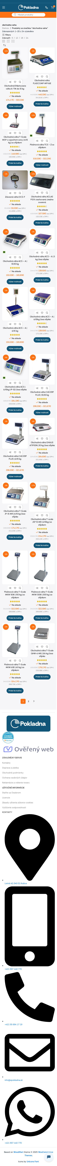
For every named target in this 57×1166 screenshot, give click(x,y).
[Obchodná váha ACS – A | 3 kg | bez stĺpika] (42, 238)
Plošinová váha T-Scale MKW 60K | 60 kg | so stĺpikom (15, 667)
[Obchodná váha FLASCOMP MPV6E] (42, 60)
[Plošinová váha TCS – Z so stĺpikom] (42, 124)
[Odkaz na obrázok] (28, 723)
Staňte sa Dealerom (11, 792)
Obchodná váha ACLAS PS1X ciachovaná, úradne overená (42, 199)
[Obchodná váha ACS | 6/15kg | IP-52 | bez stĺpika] (15, 366)
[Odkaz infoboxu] (45, 7)
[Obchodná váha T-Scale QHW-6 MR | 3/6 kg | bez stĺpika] (42, 633)
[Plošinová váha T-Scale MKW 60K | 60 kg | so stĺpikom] (15, 640)
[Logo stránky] (28, 7)
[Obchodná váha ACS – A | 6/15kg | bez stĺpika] (42, 298)
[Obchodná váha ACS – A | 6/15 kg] (15, 304)
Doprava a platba (10, 767)
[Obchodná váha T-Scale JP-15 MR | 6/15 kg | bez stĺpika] (15, 493)
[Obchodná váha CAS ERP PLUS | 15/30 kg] (42, 369)
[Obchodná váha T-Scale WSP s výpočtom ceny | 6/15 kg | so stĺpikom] (15, 121)
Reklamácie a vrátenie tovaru (16, 782)
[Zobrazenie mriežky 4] (12, 41)
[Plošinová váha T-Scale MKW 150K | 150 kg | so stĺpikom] (15, 567)
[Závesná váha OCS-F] (15, 179)
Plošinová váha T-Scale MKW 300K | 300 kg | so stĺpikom (42, 595)
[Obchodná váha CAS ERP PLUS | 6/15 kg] (15, 433)
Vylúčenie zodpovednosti (14, 807)
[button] (42, 103)
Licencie (6, 797)
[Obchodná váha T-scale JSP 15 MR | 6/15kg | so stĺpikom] (42, 497)
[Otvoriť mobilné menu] (4, 7)
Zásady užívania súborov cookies (17, 802)
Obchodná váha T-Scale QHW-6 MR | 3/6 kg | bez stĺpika (42, 653)
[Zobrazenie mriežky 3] (8, 41)
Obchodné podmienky (13, 772)
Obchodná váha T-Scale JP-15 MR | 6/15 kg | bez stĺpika (15, 514)
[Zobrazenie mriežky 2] (3, 41)
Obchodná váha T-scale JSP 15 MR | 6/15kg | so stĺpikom (42, 522)
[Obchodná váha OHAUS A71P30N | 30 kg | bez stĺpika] (42, 426)
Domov (5, 28)
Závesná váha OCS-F (15, 197)
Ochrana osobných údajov (14, 777)
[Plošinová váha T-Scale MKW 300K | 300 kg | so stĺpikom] (42, 567)
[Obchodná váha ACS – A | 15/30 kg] (15, 241)
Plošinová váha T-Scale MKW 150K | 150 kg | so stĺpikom (15, 595)
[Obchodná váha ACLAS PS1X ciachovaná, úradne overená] (42, 179)
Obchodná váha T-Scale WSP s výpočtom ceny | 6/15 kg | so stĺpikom (15, 140)
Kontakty (6, 762)
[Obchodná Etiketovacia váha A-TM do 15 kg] (15, 62)
